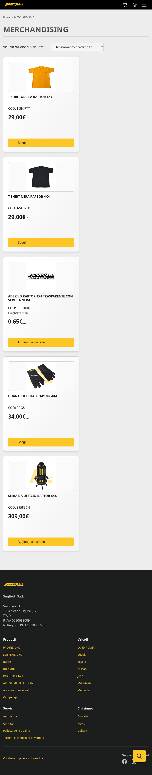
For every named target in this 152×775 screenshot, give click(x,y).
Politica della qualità (16, 730)
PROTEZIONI (11, 647)
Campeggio (10, 697)
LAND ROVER (86, 647)
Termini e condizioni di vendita (23, 738)
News (81, 723)
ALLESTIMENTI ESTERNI (18, 683)
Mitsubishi (85, 683)
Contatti (8, 723)
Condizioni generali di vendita (23, 758)
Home (6, 17)
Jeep (80, 676)
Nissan (82, 669)
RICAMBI (9, 669)
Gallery (82, 730)
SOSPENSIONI (12, 654)
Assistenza (10, 716)
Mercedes (84, 690)
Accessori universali (16, 690)
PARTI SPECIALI (13, 676)
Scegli (22, 142)
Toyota (82, 662)
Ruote (7, 662)
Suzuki (82, 654)
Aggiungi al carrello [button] (31, 342)
